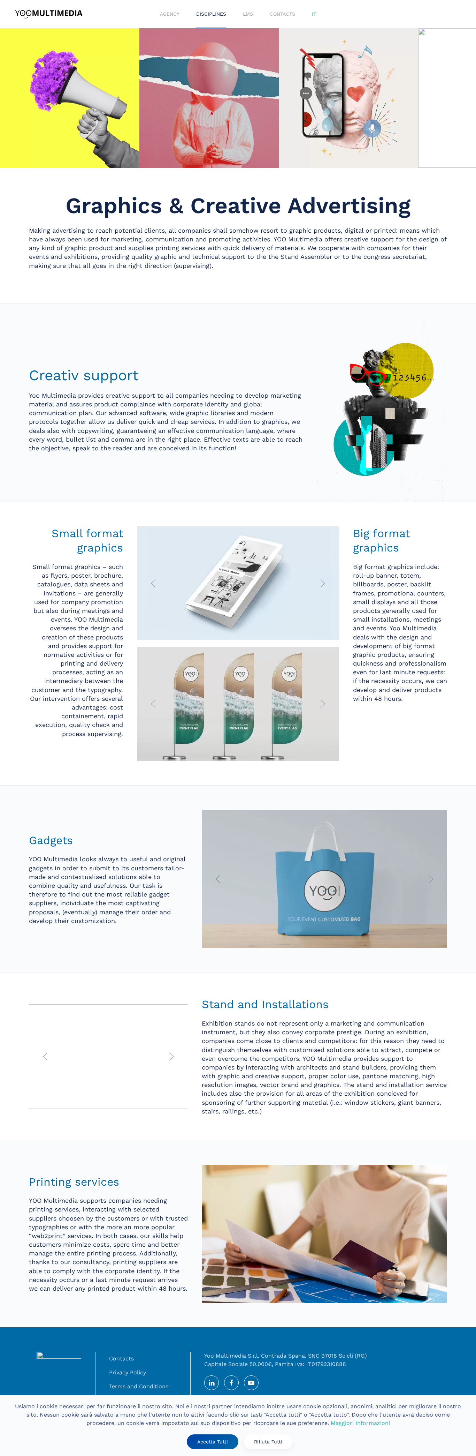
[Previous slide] (153, 583)
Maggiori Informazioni (360, 1423)
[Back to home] (49, 14)
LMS (248, 14)
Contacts (282, 14)
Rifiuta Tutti (268, 1441)
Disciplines (211, 14)
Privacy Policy (127, 1372)
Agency (169, 14)
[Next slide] (323, 583)
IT (314, 14)
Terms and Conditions (138, 1386)
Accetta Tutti (212, 1441)
